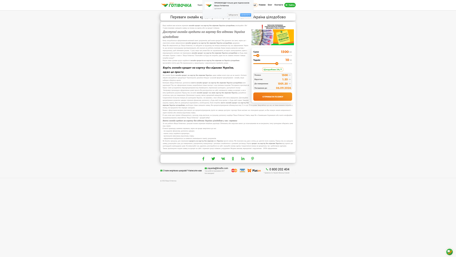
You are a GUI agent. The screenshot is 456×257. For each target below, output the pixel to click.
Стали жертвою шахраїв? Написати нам (182, 170)
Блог (270, 5)
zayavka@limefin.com (217, 168)
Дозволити (245, 15)
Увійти (291, 5)
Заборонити (233, 15)
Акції (254, 5)
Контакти (279, 5)
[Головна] (176, 6)
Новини (262, 5)
